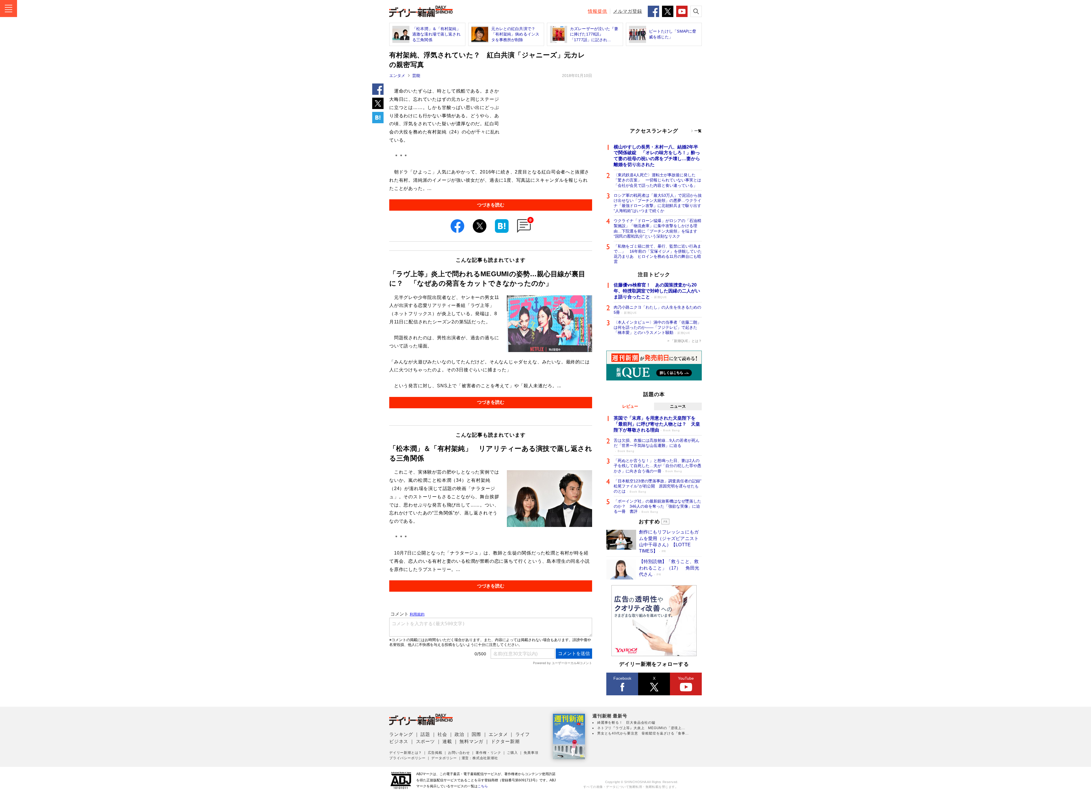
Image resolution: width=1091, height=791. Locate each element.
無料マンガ (471, 741)
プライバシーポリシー (407, 758)
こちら (483, 786)
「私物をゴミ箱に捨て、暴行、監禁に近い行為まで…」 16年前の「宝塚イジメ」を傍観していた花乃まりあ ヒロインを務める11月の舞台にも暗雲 (658, 254)
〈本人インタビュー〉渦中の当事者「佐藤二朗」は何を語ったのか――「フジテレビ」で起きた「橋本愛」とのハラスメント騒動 (657, 327)
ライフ (522, 734)
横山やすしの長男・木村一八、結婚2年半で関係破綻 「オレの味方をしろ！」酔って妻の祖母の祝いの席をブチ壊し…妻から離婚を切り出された (657, 156)
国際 (476, 734)
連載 (447, 741)
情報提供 (597, 11)
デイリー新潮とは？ (405, 753)
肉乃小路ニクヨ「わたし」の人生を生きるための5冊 (657, 310)
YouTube (686, 678)
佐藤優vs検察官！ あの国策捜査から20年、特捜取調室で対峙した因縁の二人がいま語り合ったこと (657, 290)
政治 (459, 734)
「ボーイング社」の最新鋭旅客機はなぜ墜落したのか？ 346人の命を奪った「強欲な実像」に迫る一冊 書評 (657, 506)
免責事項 (531, 753)
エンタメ (397, 75)
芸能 (416, 75)
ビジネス (398, 741)
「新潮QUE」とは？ (686, 341)
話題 (425, 734)
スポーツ (425, 741)
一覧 (698, 131)
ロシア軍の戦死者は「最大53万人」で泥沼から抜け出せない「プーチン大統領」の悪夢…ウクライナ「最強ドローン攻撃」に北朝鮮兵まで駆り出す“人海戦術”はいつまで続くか (658, 203)
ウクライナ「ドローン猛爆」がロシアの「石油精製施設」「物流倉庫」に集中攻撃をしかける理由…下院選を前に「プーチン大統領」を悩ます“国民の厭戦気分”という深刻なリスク (657, 228)
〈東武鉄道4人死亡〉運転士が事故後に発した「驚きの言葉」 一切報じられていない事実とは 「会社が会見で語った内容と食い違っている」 (658, 180)
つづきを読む (490, 204)
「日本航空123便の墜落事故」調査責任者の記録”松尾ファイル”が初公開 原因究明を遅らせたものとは (657, 486)
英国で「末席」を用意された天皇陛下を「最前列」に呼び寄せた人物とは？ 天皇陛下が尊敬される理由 (657, 424)
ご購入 (512, 753)
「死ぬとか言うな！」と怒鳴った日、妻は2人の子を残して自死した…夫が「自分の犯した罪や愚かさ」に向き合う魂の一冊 (657, 465)
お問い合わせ (459, 753)
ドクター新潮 (505, 741)
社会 (442, 734)
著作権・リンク (488, 753)
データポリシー (444, 758)
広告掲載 (435, 753)
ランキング (401, 734)
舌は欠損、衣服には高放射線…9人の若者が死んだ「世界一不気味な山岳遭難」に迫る (656, 445)
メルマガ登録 (627, 11)
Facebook (622, 678)
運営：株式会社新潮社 (480, 758)
